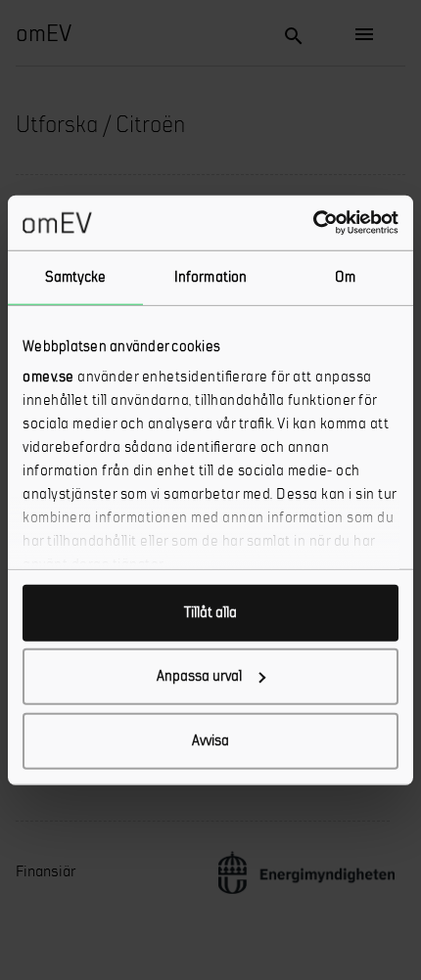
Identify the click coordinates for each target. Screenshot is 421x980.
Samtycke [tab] (76, 276)
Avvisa (210, 740)
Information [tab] (210, 276)
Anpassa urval (199, 676)
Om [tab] (345, 276)
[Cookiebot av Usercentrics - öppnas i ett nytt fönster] (312, 223)
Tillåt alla (210, 611)
